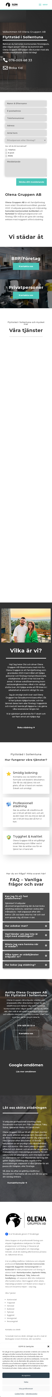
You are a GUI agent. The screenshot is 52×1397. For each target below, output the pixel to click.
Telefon (11, 150)
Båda (10, 156)
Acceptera (26, 1375)
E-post (11, 153)
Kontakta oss (26, 266)
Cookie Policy (19, 1394)
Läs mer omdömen (26, 1071)
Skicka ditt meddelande (31, 182)
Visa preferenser (26, 1388)
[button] (48, 1346)
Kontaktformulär (16, 1183)
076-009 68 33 (25, 1025)
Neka (26, 1382)
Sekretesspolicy (31, 1394)
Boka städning (25, 727)
